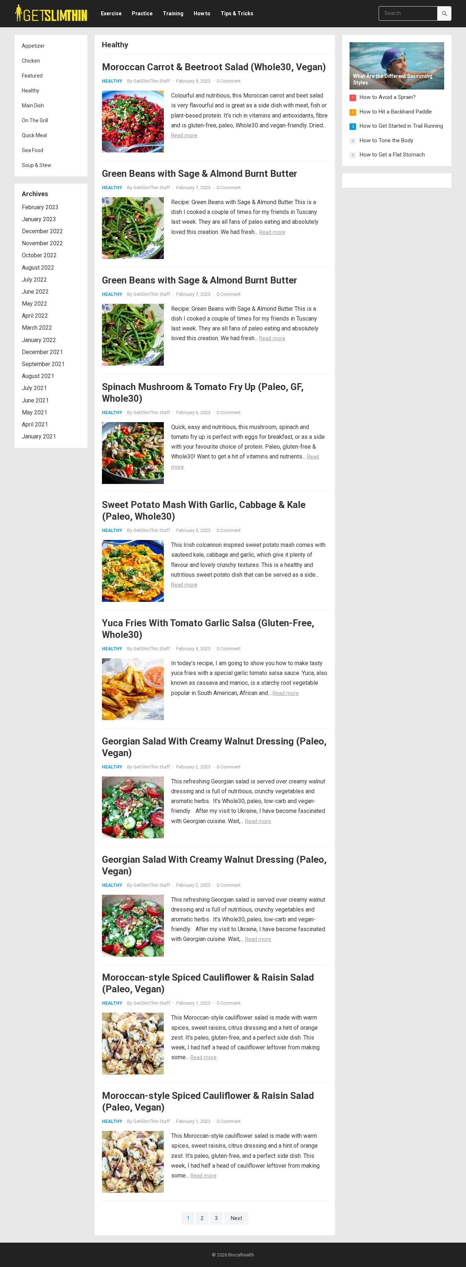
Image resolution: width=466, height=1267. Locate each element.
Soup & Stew (36, 165)
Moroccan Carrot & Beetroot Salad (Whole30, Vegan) (214, 66)
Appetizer (33, 46)
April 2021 (35, 424)
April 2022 (35, 315)
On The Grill (35, 120)
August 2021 (38, 376)
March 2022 (37, 327)
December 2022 (42, 231)
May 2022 (34, 303)
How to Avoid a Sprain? (388, 97)
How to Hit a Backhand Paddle (396, 111)
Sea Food (32, 150)
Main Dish (33, 105)
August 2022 (38, 267)
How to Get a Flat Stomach (392, 154)
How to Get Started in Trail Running (401, 126)
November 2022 (42, 243)
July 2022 (34, 279)
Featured (32, 76)
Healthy (30, 91)
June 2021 (35, 400)
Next (236, 1218)
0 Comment (229, 81)
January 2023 (39, 219)
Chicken (31, 61)
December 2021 (42, 352)
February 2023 (40, 207)
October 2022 (39, 255)
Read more (184, 135)
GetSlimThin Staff (151, 81)
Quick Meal (34, 135)
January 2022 (39, 340)
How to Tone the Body (386, 140)
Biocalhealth (241, 1255)
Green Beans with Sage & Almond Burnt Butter (199, 173)
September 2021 (43, 364)
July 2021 (34, 388)
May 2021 (34, 412)
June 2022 (35, 291)
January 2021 (39, 436)
